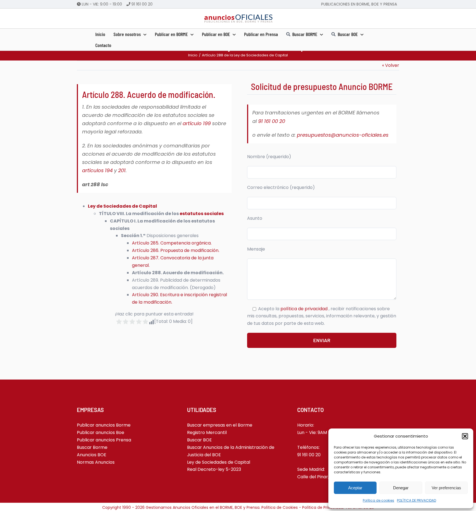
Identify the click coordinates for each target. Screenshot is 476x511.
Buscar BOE (199, 440)
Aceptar (355, 487)
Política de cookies (378, 500)
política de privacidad (304, 309)
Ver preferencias (446, 487)
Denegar (401, 487)
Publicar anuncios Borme (104, 425)
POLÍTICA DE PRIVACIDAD (416, 500)
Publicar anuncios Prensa (104, 440)
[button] (465, 436)
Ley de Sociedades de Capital (122, 206)
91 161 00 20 (142, 4)
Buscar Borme (92, 447)
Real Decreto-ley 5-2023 (214, 469)
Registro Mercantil (207, 432)
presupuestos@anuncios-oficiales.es (342, 134)
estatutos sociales (202, 213)
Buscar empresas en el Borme (219, 425)
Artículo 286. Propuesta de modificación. (175, 250)
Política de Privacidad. (323, 507)
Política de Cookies (279, 507)
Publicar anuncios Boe (100, 432)
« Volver (390, 65)
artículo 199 (197, 123)
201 (122, 170)
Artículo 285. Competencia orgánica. (172, 243)
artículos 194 (97, 170)
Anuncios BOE (91, 455)
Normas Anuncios (96, 462)
